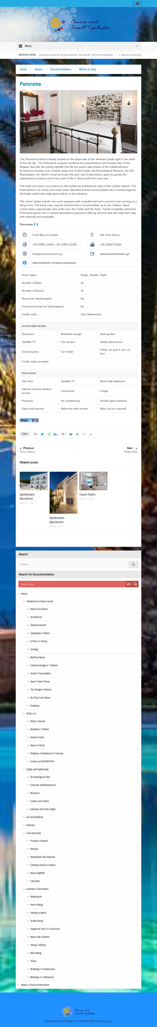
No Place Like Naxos (40, 697)
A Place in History (38, 641)
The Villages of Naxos (40, 689)
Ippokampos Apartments (57, 520)
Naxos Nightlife (37, 873)
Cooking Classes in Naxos (43, 865)
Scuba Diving (36, 921)
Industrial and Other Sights (43, 809)
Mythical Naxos (37, 657)
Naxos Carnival (37, 721)
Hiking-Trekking (38, 945)
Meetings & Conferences (42, 977)
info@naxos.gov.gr (104, 1021)
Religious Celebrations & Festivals (46, 753)
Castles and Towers (39, 801)
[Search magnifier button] (135, 584)
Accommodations (60, 69)
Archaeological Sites (40, 777)
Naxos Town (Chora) (40, 681)
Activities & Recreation (37, 889)
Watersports (36, 897)
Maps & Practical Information (35, 985)
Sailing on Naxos (38, 913)
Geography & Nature (40, 633)
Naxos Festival (37, 745)
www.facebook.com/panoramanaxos (54, 262)
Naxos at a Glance (39, 609)
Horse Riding (36, 905)
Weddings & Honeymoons (42, 969)
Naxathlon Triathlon (39, 729)
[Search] (134, 564)
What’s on (31, 713)
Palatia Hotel (130, 450)
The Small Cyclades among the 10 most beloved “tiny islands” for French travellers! (44, 55)
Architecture (36, 617)
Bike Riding (35, 953)
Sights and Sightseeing (37, 769)
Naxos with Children (39, 937)
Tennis (33, 961)
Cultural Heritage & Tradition (43, 665)
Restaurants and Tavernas (42, 857)
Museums (35, 793)
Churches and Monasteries (43, 785)
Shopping (34, 706)
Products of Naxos (39, 841)
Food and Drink (33, 833)
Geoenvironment (38, 625)
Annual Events (37, 737)
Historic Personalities (40, 673)
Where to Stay (87, 69)
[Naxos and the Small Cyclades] (78, 24)
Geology (34, 649)
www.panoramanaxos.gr (114, 253)
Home (23, 69)
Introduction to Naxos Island (39, 601)
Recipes (34, 849)
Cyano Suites (87, 494)
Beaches (30, 825)
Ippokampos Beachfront (27, 496)
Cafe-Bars (35, 881)
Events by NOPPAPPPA (42, 761)
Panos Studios (27, 450)
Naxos (39, 69)
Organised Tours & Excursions (45, 929)
